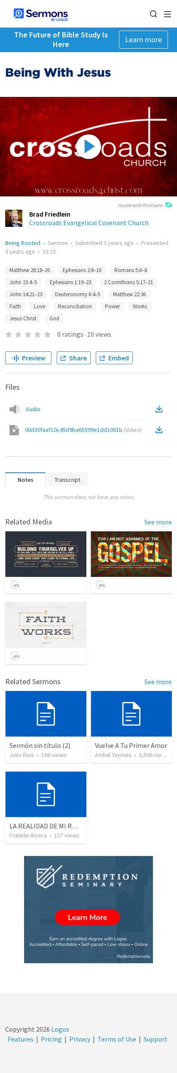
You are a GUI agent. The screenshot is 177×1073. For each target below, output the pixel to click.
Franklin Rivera (28, 835)
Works (140, 306)
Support (155, 1039)
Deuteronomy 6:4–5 (77, 294)
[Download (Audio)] (161, 409)
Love (39, 306)
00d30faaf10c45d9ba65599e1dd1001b (83, 430)
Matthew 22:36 (129, 294)
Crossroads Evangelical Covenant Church (89, 222)
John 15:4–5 (23, 282)
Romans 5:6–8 (130, 270)
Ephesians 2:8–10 (82, 270)
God (54, 318)
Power (112, 306)
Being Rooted (22, 243)
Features (21, 1039)
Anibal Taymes (113, 755)
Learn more (143, 39)
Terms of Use (117, 1039)
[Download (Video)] (161, 429)
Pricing (51, 1039)
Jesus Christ (23, 318)
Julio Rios (21, 755)
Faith (15, 306)
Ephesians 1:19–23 (70, 282)
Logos (59, 1029)
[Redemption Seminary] (88, 909)
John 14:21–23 (25, 294)
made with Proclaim (140, 205)
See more (158, 522)
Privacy (79, 1039)
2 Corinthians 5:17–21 (128, 282)
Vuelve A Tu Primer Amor (131, 745)
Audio (33, 409)
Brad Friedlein (49, 214)
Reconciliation (75, 306)
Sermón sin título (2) (39, 745)
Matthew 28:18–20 (29, 270)
